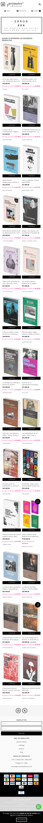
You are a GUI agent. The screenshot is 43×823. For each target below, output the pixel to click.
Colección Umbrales (7, 241)
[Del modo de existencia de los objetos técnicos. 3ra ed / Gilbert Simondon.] (11, 211)
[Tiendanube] (21, 800)
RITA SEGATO (25, 392)
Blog (21, 752)
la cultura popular (7, 291)
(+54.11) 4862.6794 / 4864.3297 (21, 760)
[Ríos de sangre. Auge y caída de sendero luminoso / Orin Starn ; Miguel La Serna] (31, 312)
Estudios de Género (27, 546)
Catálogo (21, 745)
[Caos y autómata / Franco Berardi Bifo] (31, 161)
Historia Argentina (27, 139)
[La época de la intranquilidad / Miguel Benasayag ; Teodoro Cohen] (11, 110)
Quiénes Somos (21, 742)
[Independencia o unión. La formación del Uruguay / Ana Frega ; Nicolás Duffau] (11, 618)
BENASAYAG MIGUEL (7, 139)
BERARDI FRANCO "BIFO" (28, 190)
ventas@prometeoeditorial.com (21, 766)
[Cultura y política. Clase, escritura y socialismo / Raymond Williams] (11, 312)
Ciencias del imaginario (28, 698)
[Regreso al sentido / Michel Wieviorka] (31, 669)
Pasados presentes (27, 342)
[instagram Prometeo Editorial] (18, 710)
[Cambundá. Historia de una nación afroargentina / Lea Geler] (31, 110)
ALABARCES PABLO (6, 544)
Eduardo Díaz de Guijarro (29, 647)
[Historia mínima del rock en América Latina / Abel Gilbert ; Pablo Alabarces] (11, 515)
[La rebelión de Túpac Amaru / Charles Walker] (31, 567)
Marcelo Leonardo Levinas (29, 241)
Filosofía (4, 89)
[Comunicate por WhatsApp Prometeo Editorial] (38, 806)
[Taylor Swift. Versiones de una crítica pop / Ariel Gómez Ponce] (11, 262)
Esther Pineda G (6, 443)
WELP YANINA (25, 89)
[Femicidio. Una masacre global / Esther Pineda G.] (11, 414)
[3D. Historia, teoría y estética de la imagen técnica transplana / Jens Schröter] (31, 262)
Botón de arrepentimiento (21, 809)
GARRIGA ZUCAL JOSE (7, 698)
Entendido (21, 820)
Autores (21, 749)
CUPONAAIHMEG (6, 494)
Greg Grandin (25, 494)
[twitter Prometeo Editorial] (24, 710)
